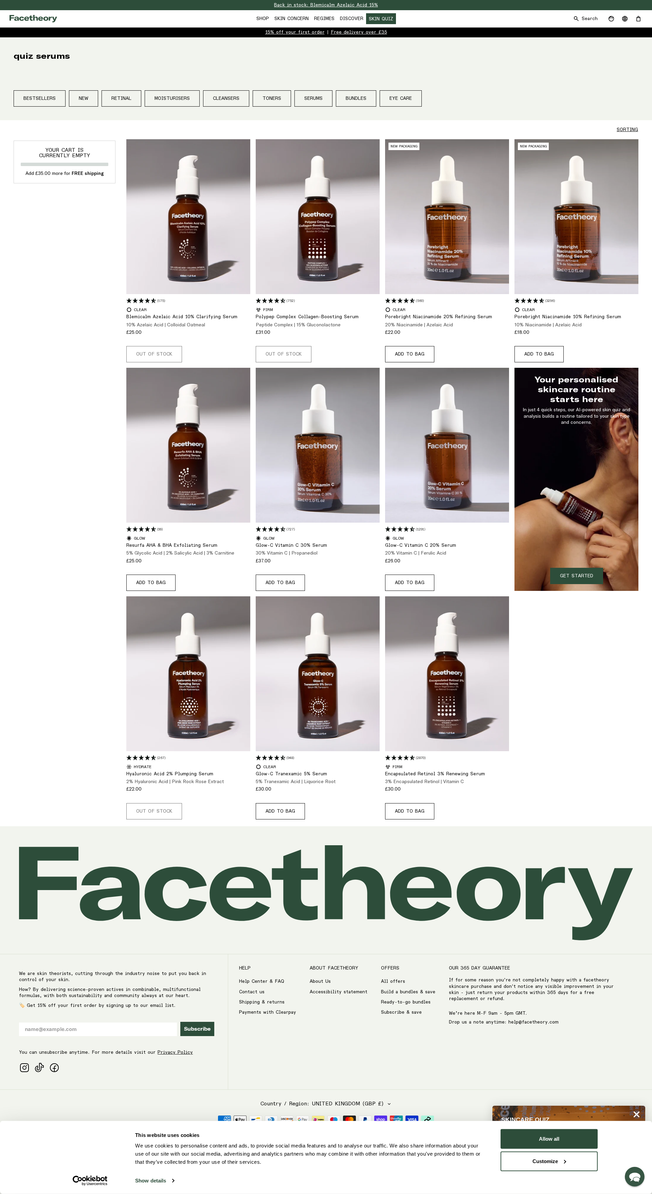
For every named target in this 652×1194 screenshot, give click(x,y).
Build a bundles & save (408, 992)
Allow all (549, 1139)
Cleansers (226, 98)
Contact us (252, 992)
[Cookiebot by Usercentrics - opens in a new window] (90, 1181)
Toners (271, 98)
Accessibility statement (338, 992)
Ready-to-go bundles (406, 1002)
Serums (313, 98)
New (83, 98)
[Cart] (638, 18)
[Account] (611, 18)
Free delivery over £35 (359, 32)
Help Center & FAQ (261, 981)
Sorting (627, 129)
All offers (393, 981)
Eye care (401, 98)
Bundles (356, 98)
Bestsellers (39, 98)
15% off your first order (295, 32)
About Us (320, 981)
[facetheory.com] (33, 18)
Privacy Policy (175, 1052)
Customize (545, 1161)
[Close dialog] (636, 1114)
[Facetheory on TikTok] (39, 1067)
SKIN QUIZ (381, 19)
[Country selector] (625, 18)
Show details (150, 1180)
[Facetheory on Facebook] (54, 1067)
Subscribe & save (401, 1012)
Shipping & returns (262, 1002)
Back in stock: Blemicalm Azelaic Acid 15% (326, 5)
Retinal (121, 98)
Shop (262, 18)
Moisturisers (172, 98)
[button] (635, 1177)
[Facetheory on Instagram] (24, 1067)
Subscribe (197, 1029)
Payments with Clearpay (267, 1012)
